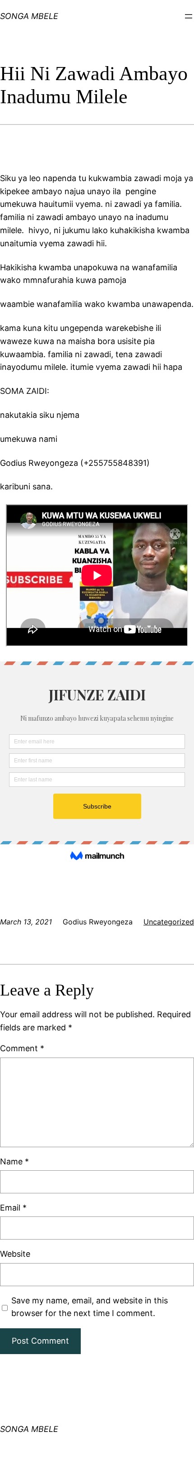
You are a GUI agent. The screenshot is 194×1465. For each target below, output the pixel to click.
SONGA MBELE (29, 1429)
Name (14, 1161)
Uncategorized (168, 921)
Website (15, 1254)
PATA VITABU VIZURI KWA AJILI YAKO (35, 20)
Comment (22, 1048)
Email (13, 1207)
